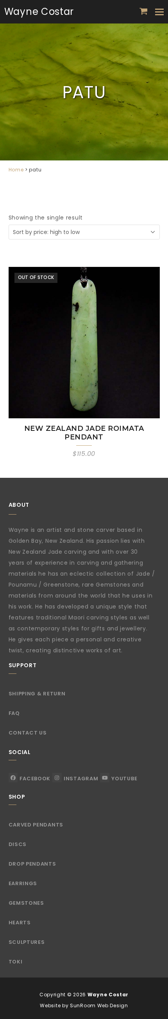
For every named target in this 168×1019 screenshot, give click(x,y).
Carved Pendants (36, 824)
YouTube (124, 778)
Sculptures (27, 942)
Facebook (35, 778)
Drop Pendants (32, 864)
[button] (143, 11)
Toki (16, 961)
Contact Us (28, 732)
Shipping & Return (37, 693)
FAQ (14, 713)
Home (16, 169)
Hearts (20, 922)
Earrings (23, 883)
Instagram (81, 778)
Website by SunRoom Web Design (84, 1005)
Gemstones (26, 903)
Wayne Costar (39, 11)
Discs (18, 844)
